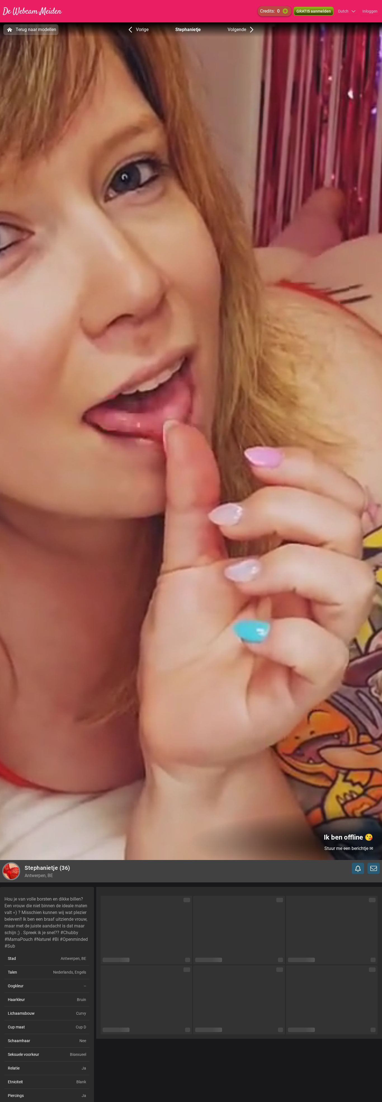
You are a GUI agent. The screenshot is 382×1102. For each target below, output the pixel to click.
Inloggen (370, 11)
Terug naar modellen (36, 29)
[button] (347, 11)
